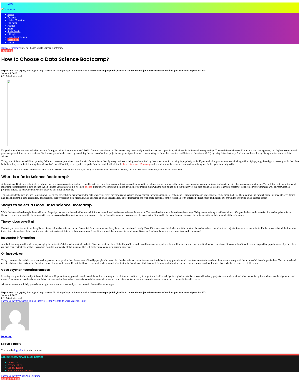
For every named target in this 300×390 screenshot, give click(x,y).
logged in (18, 350)
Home (11, 14)
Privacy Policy (15, 365)
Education (13, 23)
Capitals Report (15, 367)
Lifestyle (12, 34)
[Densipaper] (8, 9)
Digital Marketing (16, 20)
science (88, 186)
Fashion (11, 25)
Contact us (13, 362)
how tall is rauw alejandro (20, 370)
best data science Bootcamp (136, 164)
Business (12, 17)
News (10, 28)
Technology (13, 39)
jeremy (6, 336)
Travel (11, 42)
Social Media (14, 31)
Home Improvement (17, 37)
